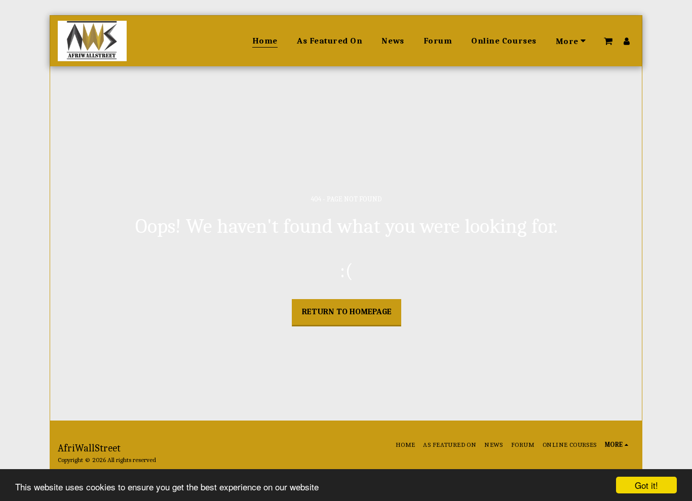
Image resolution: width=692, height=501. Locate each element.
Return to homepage (347, 311)
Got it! (646, 485)
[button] (608, 41)
